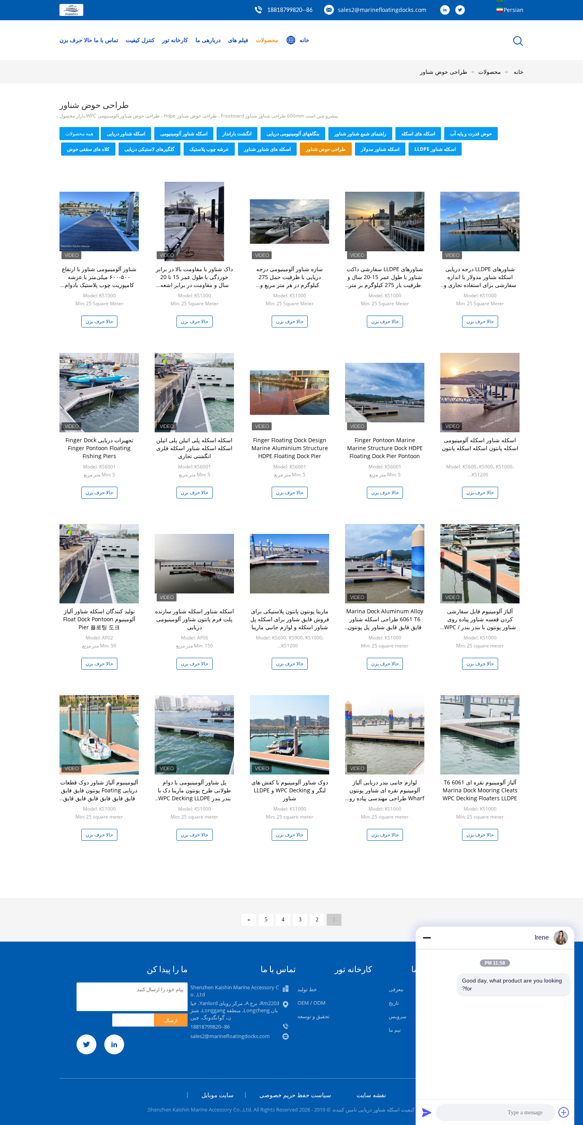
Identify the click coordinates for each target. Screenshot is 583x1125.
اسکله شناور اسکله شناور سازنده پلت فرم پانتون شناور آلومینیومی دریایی (194, 619)
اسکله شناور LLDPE (435, 149)
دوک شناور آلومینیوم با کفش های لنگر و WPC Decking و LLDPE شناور (289, 790)
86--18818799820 (290, 10)
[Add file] (564, 1112)
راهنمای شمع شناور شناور (360, 133)
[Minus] (426, 937)
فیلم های (238, 40)
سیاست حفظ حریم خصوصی (295, 1095)
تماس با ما (106, 40)
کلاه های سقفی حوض (88, 149)
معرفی (396, 989)
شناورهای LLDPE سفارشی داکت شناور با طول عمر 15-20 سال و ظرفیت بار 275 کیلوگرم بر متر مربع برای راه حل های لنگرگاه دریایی (385, 284)
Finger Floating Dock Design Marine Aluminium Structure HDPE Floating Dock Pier (289, 448)
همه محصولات (79, 133)
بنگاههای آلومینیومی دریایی (293, 133)
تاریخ (394, 1002)
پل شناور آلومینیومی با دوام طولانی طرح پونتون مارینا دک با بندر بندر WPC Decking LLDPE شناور (194, 794)
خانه (304, 40)
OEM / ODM (311, 1002)
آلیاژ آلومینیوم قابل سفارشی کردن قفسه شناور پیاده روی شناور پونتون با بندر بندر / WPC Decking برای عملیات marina (480, 623)
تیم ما (395, 1029)
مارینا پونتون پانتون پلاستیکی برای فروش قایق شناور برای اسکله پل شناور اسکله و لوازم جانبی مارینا (289, 619)
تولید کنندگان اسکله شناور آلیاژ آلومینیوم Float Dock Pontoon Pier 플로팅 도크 (99, 619)
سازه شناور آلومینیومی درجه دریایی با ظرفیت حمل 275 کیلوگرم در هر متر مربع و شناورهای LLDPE (289, 281)
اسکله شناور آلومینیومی (183, 133)
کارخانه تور (175, 40)
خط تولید (307, 989)
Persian (514, 9)
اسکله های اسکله (418, 133)
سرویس (398, 1016)
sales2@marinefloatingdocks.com (382, 9)
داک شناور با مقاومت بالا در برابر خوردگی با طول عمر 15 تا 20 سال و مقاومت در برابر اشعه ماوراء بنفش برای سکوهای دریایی (194, 281)
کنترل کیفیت (140, 40)
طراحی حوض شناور (443, 71)
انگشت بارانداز (236, 133)
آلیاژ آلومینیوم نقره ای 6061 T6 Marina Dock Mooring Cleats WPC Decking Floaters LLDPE (480, 790)
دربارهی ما (208, 40)
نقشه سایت (371, 1095)
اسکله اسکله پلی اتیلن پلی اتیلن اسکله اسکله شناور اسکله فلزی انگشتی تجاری (194, 448)
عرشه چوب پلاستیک (209, 149)
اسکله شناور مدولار (380, 149)
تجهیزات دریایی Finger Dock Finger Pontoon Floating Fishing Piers (99, 448)
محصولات (267, 40)
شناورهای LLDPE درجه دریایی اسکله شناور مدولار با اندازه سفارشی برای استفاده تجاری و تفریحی (480, 281)
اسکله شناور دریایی (126, 133)
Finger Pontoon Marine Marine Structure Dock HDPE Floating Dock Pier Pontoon (385, 448)
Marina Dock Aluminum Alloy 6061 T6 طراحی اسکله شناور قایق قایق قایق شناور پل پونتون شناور (384, 623)
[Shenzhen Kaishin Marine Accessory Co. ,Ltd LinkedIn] (447, 10)
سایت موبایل (217, 1095)
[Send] (426, 1112)
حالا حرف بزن (75, 40)
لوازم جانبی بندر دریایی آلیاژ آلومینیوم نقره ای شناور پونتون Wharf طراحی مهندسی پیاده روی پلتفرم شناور (384, 794)
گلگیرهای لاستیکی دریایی (150, 149)
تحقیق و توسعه (313, 1016)
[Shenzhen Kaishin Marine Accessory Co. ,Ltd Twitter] (462, 10)
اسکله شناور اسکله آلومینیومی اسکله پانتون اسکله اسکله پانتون (480, 444)
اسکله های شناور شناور (267, 149)
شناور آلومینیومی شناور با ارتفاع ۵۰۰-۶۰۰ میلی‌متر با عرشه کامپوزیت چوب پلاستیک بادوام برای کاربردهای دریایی (99, 281)
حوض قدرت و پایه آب (471, 133)
